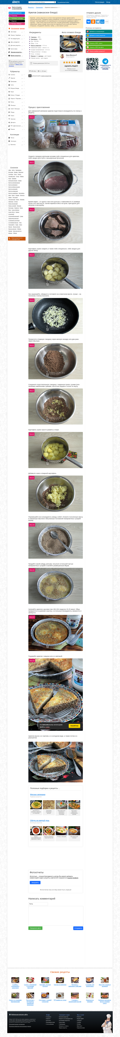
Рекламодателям (50, 1022)
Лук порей (15, 197)
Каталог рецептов (63, 1016)
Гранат (19, 174)
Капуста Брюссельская (14, 187)
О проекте (48, 1016)
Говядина (33, 37)
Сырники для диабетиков (90, 985)
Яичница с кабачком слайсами (75, 985)
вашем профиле (73, 878)
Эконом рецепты (16, 52)
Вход (108, 2)
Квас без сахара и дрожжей (105, 985)
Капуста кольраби (12, 189)
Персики (19, 205)
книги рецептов (46, 76)
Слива (21, 216)
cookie (47, 727)
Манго (17, 199)
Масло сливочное (36, 45)
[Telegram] (98, 22)
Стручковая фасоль (13, 222)
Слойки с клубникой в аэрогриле (15, 986)
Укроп (20, 224)
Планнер (14, 15)
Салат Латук (11, 212)
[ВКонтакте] (88, 22)
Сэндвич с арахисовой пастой (75, 1000)
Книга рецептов (16, 13)
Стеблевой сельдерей (14, 220)
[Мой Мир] (102, 22)
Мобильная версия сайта (19, 1014)
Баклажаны (18, 170)
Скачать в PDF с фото (96, 43)
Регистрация (99, 2)
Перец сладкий (12, 205)
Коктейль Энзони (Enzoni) (45, 985)
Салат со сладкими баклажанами (15, 1000)
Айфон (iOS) (19, 64)
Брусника (10, 172)
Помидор (16, 208)
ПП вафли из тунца (60, 1000)
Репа (9, 210)
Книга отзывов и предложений (17, 7)
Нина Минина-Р (71, 55)
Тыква (16, 224)
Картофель (21, 193)
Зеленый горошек (12, 180)
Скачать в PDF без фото (97, 47)
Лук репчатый (11, 199)
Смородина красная (13, 218)
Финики (10, 231)
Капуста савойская (13, 193)
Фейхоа (19, 229)
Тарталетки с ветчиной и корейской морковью (30, 1002)
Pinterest (79, 1016)
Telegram (79, 1020)
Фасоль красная (12, 229)
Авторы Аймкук (16, 23)
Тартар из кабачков (60, 984)
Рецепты (31, 7)
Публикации (62, 1024)
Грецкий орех (11, 176)
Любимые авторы (17, 18)
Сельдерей (11, 214)
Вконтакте (79, 1026)
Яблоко (15, 233)
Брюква (16, 172)
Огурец (16, 201)
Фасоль (10, 226)
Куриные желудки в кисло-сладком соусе (104, 1001)
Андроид (11, 66)
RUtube (79, 1024)
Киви (9, 195)
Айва (9, 170)
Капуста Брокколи (12, 184)
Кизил (13, 195)
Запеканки (39, 7)
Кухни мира (62, 1022)
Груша (17, 176)
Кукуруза (22, 195)
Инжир (20, 180)
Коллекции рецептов (64, 1020)
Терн (20, 222)
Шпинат (10, 233)
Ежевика (14, 178)
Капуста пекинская (13, 191)
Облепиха (10, 201)
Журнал (14, 21)
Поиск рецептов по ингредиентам (17, 238)
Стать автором (50, 1024)
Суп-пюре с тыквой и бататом (45, 1000)
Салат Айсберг (15, 210)
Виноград (21, 172)
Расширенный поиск (63, 2)
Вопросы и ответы (63, 1026)
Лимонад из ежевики (90, 1000)
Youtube (79, 1022)
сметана (40, 56)
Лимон (10, 197)
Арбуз (13, 170)
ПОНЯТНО (74, 726)
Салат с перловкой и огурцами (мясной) (30, 986)
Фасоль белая (16, 226)
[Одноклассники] (93, 22)
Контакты (48, 1020)
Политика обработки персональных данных (20, 1026)
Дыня (9, 178)
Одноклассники (81, 1028)
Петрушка (10, 208)
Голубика (10, 174)
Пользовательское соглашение (17, 1024)
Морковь (22, 199)
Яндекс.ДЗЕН (80, 1018)
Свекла (17, 212)
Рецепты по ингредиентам (65, 1018)
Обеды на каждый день (39, 820)
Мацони (33, 56)
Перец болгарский (13, 203)
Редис (21, 208)
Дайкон (22, 176)
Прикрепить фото (35, 928)
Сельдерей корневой (13, 216)
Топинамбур (11, 224)
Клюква (17, 195)
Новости (48, 1018)
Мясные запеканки (37, 794)
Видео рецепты (16, 55)
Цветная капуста (17, 231)
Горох (15, 174)
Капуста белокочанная (14, 182)
